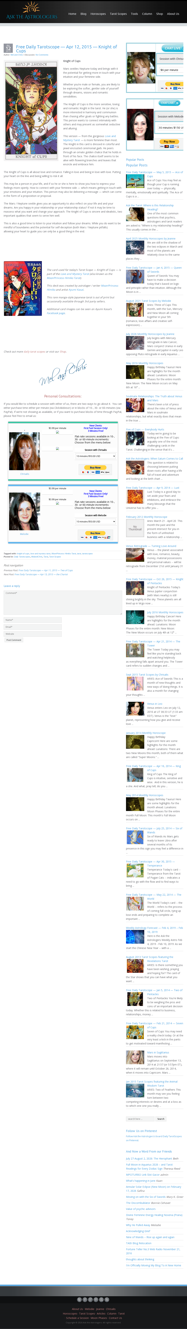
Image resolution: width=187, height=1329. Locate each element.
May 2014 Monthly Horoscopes (144, 795)
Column (147, 13)
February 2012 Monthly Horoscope (146, 517)
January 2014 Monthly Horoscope (146, 733)
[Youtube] (101, 1299)
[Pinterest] (96, 1299)
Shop (159, 13)
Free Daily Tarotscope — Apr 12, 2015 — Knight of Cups (66, 49)
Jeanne (100, 1309)
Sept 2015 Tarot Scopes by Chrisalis (147, 674)
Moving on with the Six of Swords (146, 1197)
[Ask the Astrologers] (31, 12)
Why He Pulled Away (138, 1225)
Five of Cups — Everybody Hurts (145, 429)
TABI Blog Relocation (138, 1243)
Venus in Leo (154, 703)
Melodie (24, 534)
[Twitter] (79, 1299)
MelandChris (36, 557)
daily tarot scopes (34, 351)
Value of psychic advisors (141, 1209)
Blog (83, 13)
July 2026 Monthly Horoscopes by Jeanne (150, 334)
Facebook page (56, 313)
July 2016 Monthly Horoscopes (165, 612)
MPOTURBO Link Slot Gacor (143, 1174)
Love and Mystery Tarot (74, 274)
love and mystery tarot (40, 553)
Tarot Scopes (118, 13)
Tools (134, 13)
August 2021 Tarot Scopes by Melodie (148, 301)
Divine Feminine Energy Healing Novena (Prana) (154, 1215)
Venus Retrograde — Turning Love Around (151, 546)
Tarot (45, 557)
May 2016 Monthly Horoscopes (144, 363)
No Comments (42, 55)
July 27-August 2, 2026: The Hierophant (149, 1158)
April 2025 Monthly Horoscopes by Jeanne (150, 238)
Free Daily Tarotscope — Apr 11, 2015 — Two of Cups (45, 570)
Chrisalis (24, 473)
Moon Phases (99, 1318)
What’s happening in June (140, 1180)
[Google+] (90, 1299)
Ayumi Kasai (75, 289)
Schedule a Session (77, 1318)
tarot (79, 553)
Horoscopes (98, 13)
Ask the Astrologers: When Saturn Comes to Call (154, 458)
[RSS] (107, 1299)
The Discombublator (138, 1203)
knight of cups (23, 553)
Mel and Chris (17, 55)
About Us (173, 13)
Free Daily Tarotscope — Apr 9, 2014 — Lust (152, 487)
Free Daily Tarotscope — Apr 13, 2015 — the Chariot (41, 574)
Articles (101, 1313)
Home (72, 13)
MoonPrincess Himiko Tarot (63, 278)
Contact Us (115, 1318)
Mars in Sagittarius (158, 1052)
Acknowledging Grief (138, 1231)
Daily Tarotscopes (22, 557)
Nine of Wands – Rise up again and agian (150, 1237)
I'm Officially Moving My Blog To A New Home (153, 1265)
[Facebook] (85, 1299)
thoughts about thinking (140, 1259)
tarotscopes (87, 553)
